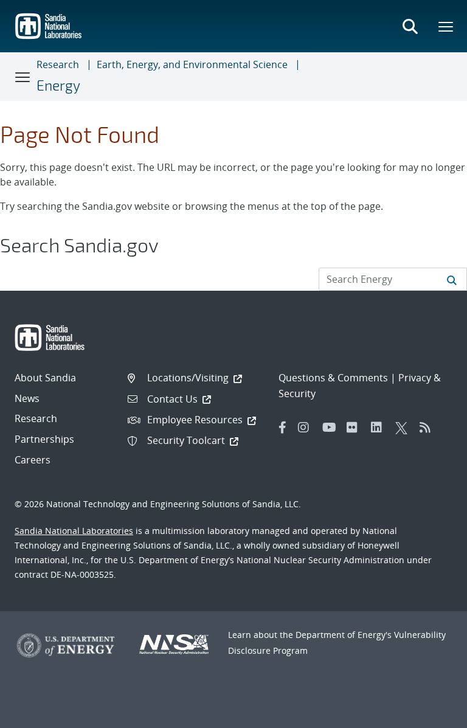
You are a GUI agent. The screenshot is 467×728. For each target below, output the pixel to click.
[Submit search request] (452, 279)
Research (57, 64)
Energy (58, 85)
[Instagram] (307, 427)
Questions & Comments (333, 377)
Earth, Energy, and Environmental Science (192, 64)
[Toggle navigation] (23, 76)
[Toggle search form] (409, 26)
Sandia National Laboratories (74, 530)
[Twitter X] (404, 427)
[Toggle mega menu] (446, 26)
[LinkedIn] (380, 427)
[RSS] (429, 427)
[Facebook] (283, 427)
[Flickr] (356, 427)
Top (431, 714)
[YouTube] (331, 427)
